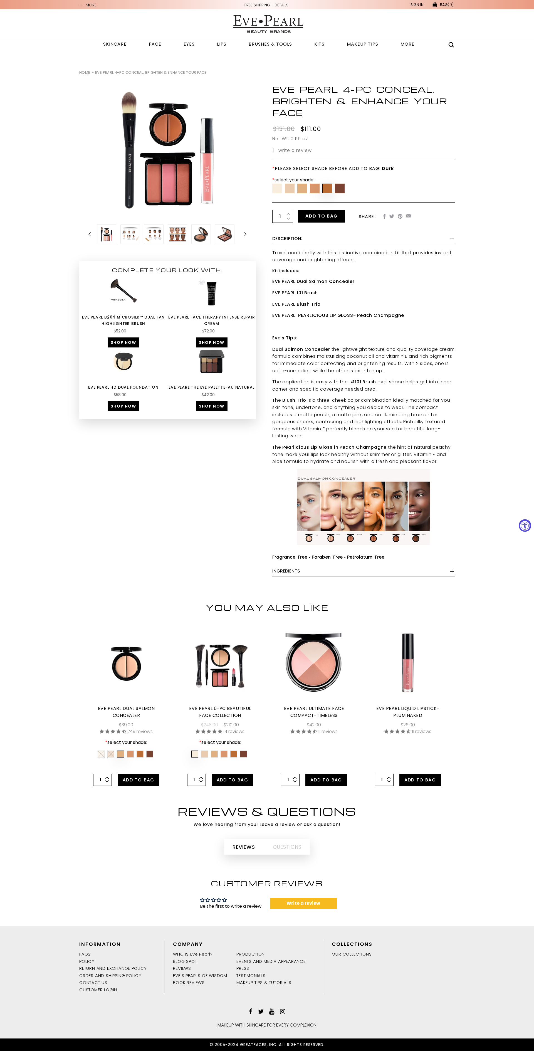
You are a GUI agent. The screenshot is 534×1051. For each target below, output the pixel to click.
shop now (123, 342)
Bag (447, 5)
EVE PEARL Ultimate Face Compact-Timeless (314, 712)
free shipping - (266, 5)
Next (242, 234)
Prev (92, 234)
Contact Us (93, 982)
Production (250, 954)
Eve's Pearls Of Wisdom (200, 975)
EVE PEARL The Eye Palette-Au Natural (211, 387)
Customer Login (98, 990)
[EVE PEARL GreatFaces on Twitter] (261, 1012)
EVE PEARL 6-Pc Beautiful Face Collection (220, 712)
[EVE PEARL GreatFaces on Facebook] (251, 1012)
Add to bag (321, 216)
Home (84, 72)
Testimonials (251, 975)
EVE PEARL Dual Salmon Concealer (126, 712)
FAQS (85, 954)
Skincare (115, 44)
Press (242, 968)
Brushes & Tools (270, 44)
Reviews (182, 968)
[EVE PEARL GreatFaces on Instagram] (283, 1012)
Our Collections (352, 954)
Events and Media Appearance (271, 961)
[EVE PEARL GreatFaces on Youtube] (272, 1012)
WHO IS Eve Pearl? (193, 954)
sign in (417, 5)
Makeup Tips (362, 44)
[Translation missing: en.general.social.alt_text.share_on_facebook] (384, 217)
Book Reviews (189, 982)
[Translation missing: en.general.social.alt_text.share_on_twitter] (391, 217)
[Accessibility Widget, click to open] (525, 525)
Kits (319, 44)
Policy (87, 961)
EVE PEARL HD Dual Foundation (123, 387)
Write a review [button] (303, 903)
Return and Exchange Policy (113, 968)
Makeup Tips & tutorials (263, 982)
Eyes (189, 44)
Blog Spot (185, 961)
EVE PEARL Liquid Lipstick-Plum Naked (407, 712)
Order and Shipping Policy (110, 975)
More (407, 44)
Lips (221, 44)
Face (155, 44)
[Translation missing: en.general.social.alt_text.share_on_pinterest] (400, 217)
